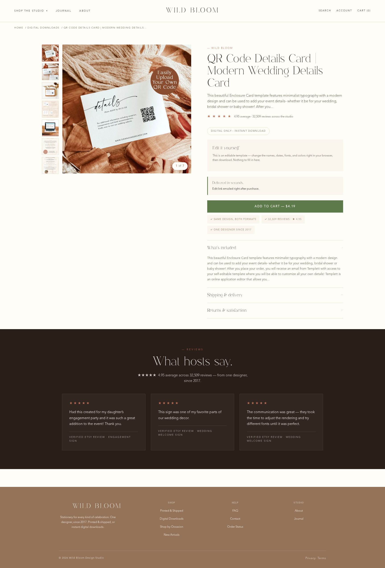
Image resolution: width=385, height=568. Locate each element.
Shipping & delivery (275, 295)
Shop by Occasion (171, 526)
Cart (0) (364, 11)
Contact (235, 518)
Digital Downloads (43, 28)
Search (325, 11)
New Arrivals (172, 534)
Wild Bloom (192, 10)
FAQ (235, 510)
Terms (321, 558)
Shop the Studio (31, 11)
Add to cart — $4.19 (275, 206)
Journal (64, 11)
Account (344, 11)
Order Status (235, 526)
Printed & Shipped (171, 510)
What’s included (275, 248)
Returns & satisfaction (275, 310)
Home (18, 28)
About (85, 11)
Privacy (310, 558)
